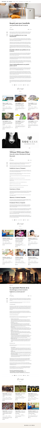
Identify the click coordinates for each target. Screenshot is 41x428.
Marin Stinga (22, 89)
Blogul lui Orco (7, 1)
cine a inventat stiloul (18, 366)
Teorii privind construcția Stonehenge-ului (25, 372)
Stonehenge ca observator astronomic (14, 372)
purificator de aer (12, 38)
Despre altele (11, 285)
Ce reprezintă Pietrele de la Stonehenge (18, 370)
